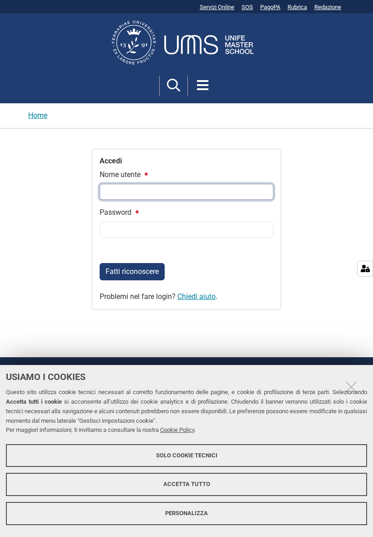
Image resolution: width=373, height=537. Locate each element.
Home (37, 115)
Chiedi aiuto (196, 296)
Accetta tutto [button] (186, 484)
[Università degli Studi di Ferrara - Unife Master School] (186, 42)
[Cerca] (173, 86)
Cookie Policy (177, 429)
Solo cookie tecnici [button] (186, 455)
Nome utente (121, 174)
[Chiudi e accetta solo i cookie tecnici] (351, 387)
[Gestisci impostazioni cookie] (365, 269)
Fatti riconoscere (132, 271)
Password (116, 212)
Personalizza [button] (186, 513)
